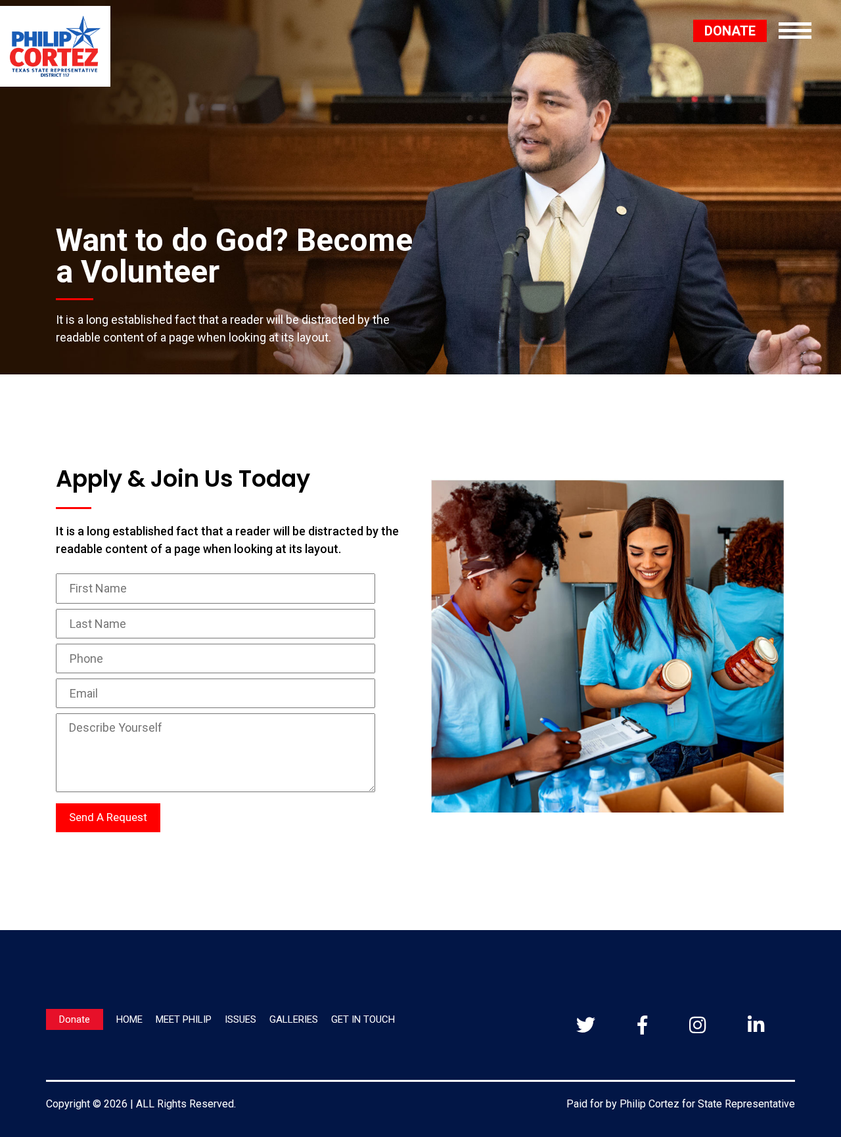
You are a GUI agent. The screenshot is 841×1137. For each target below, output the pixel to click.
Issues (240, 1019)
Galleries (293, 1019)
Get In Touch (363, 1019)
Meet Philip (184, 1019)
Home (129, 1019)
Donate (74, 1019)
